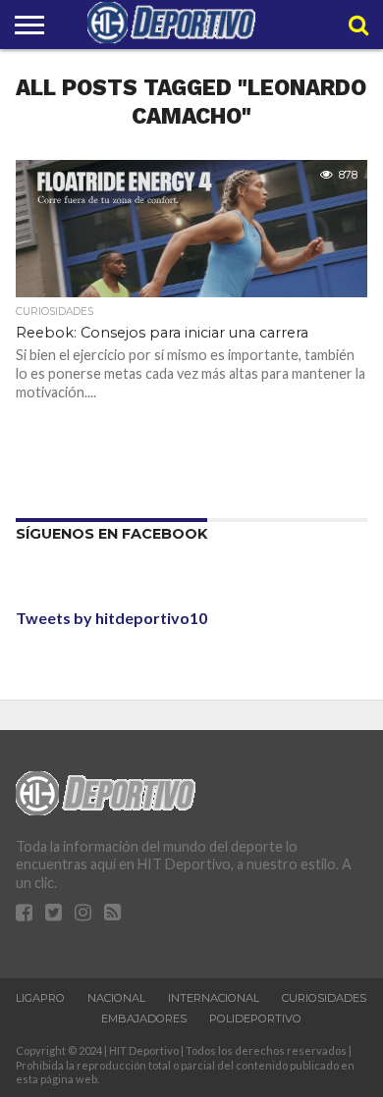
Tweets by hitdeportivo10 (111, 617)
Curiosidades (324, 998)
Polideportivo (255, 1018)
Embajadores (144, 1018)
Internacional (213, 998)
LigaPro (40, 998)
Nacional (116, 998)
